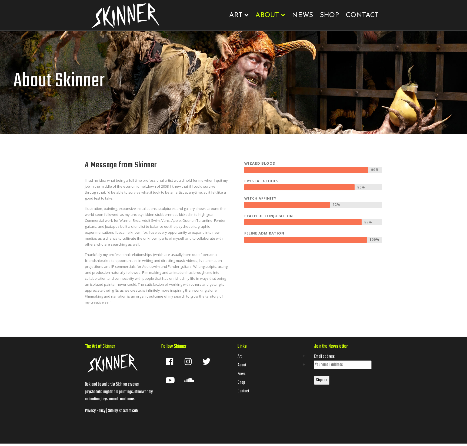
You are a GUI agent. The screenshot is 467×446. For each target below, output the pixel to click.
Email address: (324, 356)
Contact (362, 15)
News (302, 15)
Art (235, 15)
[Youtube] (169, 380)
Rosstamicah (128, 410)
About (267, 15)
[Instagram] (188, 361)
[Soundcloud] (188, 380)
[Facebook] (169, 361)
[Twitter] (206, 361)
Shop (329, 15)
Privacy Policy (95, 410)
